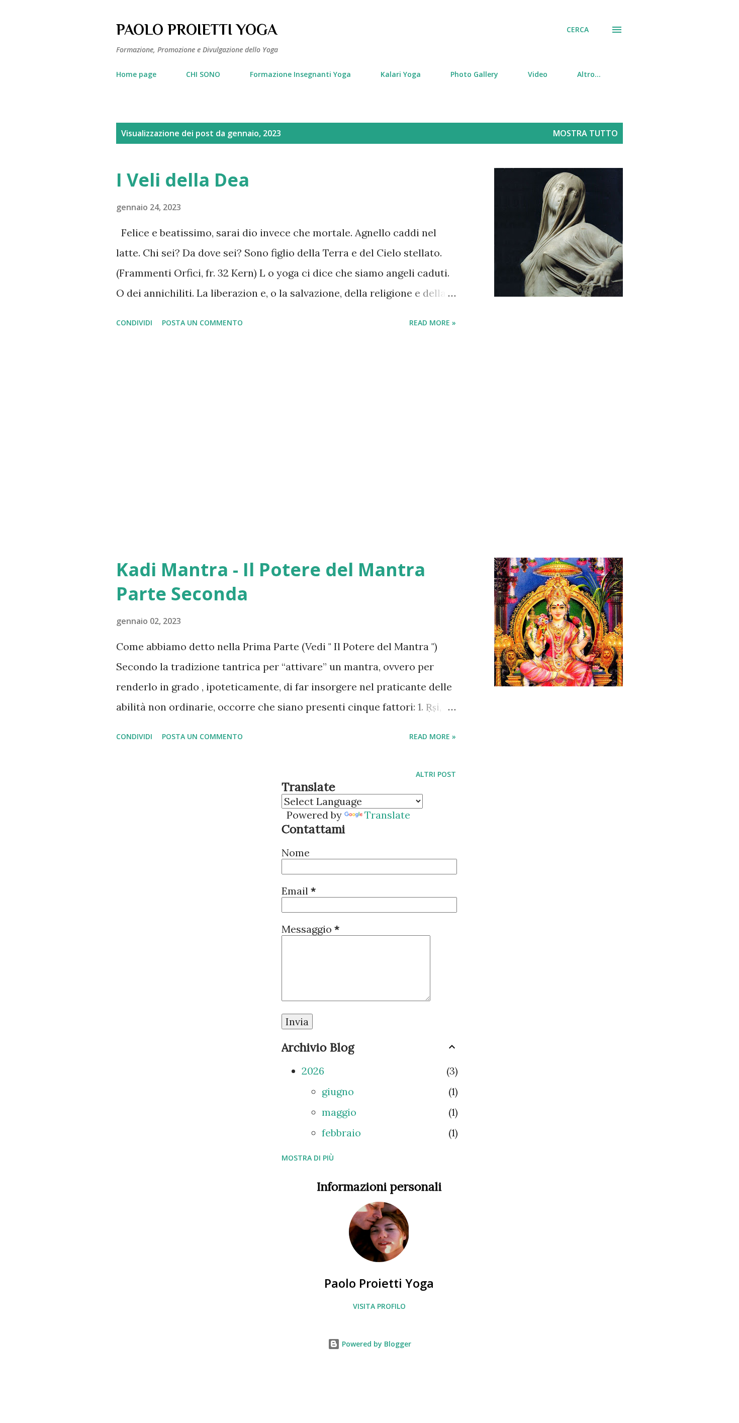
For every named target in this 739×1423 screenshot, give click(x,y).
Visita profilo (379, 1306)
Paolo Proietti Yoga (379, 1283)
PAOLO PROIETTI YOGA (196, 29)
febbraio (341, 1132)
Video (537, 74)
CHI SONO (203, 74)
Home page (136, 74)
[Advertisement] (286, 444)
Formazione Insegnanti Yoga (300, 74)
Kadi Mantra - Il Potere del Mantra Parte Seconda (270, 581)
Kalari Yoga (401, 74)
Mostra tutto (585, 133)
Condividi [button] (134, 322)
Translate (387, 815)
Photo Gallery (474, 74)
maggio (339, 1112)
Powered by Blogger (375, 1344)
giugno (338, 1091)
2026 (313, 1070)
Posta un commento (202, 322)
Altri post (436, 774)
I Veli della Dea (182, 179)
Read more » (432, 322)
